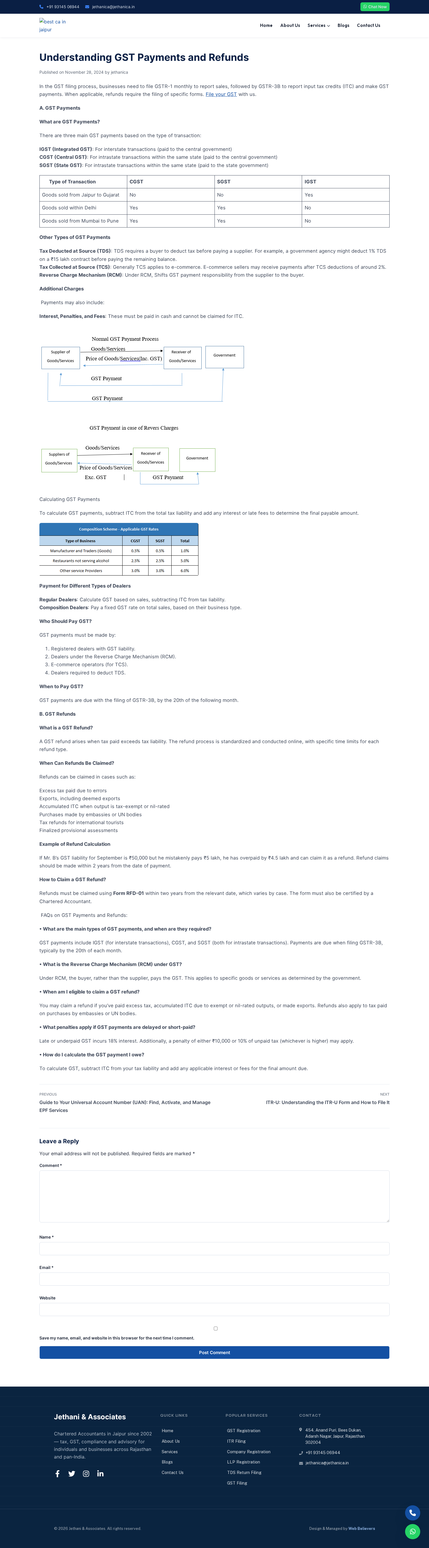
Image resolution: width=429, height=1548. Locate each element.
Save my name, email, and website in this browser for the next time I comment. (116, 1337)
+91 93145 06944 (62, 6)
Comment (50, 1165)
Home (266, 25)
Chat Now (377, 6)
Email (46, 1267)
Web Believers (361, 1528)
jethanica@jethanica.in (113, 6)
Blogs (343, 25)
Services (316, 25)
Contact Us (368, 25)
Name (46, 1236)
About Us (290, 25)
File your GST (221, 94)
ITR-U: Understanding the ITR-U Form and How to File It (328, 1102)
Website (47, 1297)
